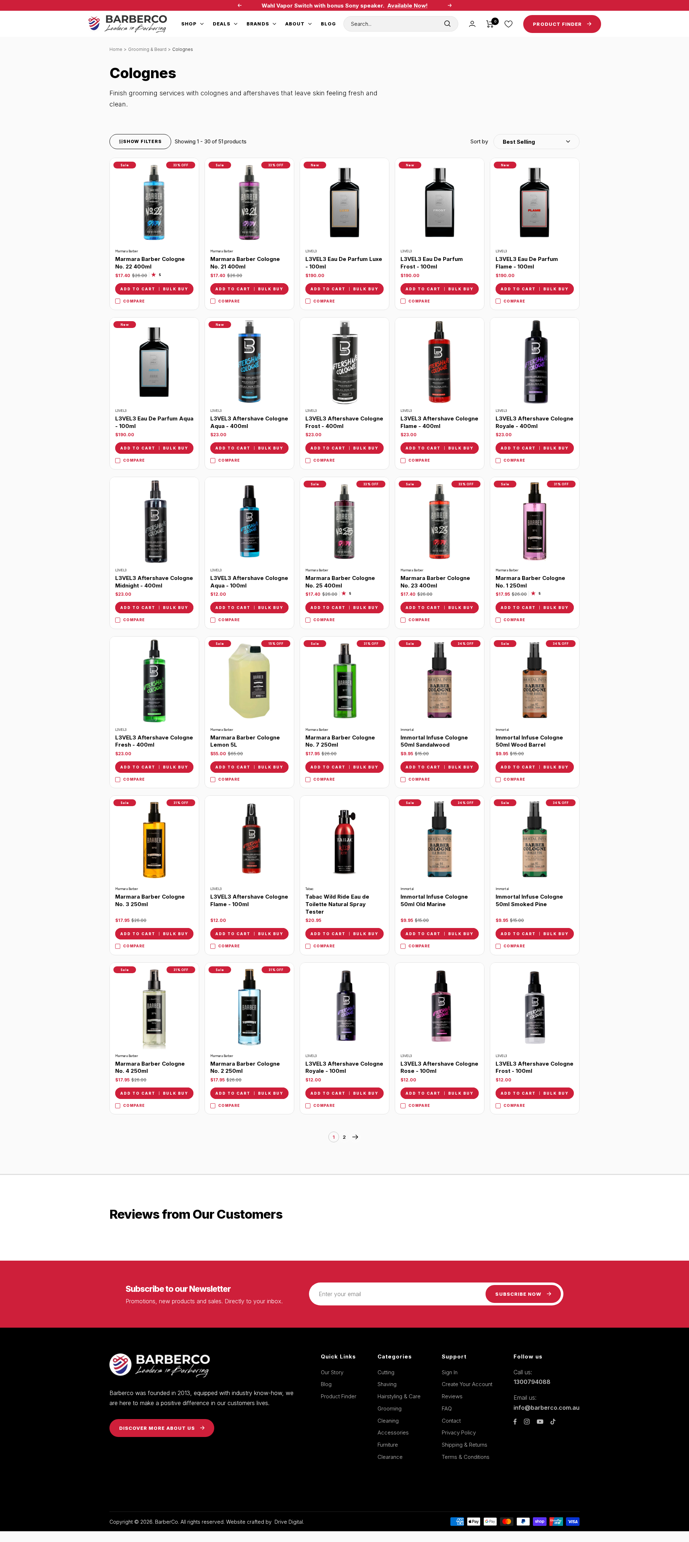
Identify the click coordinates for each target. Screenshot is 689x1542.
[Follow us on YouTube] (540, 1421)
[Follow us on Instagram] (527, 1421)
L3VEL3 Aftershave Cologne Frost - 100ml (534, 1067)
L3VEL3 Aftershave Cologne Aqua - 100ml (249, 582)
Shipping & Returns (464, 1444)
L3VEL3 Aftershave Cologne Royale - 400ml (534, 422)
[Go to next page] (355, 1137)
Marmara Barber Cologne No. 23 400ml (435, 582)
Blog (328, 24)
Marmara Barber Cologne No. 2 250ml (245, 1067)
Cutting (386, 1372)
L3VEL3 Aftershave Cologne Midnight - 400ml (154, 582)
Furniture (388, 1444)
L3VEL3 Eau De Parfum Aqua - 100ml (154, 422)
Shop (189, 24)
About (295, 24)
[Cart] (490, 24)
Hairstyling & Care (399, 1396)
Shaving (387, 1384)
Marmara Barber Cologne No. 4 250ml (150, 1067)
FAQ (447, 1408)
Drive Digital (289, 1522)
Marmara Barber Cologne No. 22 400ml (150, 263)
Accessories (393, 1432)
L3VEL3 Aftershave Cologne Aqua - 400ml (249, 422)
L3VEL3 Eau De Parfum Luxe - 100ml (343, 263)
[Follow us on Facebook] (515, 1422)
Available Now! (407, 5)
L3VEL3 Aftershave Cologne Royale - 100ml (344, 1067)
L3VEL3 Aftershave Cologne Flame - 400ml (439, 422)
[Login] (472, 24)
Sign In (450, 1372)
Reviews (452, 1396)
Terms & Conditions (465, 1456)
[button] (525, 141)
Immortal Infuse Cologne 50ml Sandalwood (434, 741)
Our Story (332, 1372)
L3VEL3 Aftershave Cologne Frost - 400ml (344, 422)
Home (115, 49)
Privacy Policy (459, 1432)
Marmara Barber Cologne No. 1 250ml (530, 582)
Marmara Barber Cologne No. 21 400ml (245, 263)
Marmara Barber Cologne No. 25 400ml (340, 582)
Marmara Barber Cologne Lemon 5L (245, 741)
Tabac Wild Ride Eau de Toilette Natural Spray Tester (337, 904)
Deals (221, 24)
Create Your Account (467, 1384)
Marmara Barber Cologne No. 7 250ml (340, 741)
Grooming (390, 1408)
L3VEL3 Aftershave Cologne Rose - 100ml (439, 1067)
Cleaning (388, 1420)
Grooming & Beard (147, 49)
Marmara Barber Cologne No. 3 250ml (150, 900)
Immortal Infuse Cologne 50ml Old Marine (434, 900)
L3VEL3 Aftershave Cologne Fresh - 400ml (154, 741)
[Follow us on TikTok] (553, 1421)
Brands (258, 24)
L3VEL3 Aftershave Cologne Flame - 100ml (249, 900)
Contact (451, 1420)
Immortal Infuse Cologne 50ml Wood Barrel (529, 741)
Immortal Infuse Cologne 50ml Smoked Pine (529, 900)
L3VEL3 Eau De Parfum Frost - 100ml (431, 263)
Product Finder (338, 1396)
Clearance (390, 1456)
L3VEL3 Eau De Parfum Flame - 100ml (527, 263)
